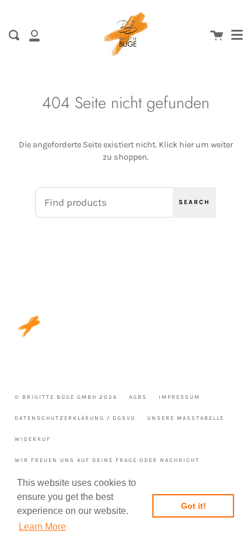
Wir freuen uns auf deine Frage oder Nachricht (107, 460)
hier (186, 145)
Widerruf (33, 439)
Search (194, 202)
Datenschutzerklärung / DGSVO (75, 418)
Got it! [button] (193, 505)
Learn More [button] (42, 527)
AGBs (138, 397)
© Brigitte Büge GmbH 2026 (66, 397)
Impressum (179, 397)
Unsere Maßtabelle (185, 418)
